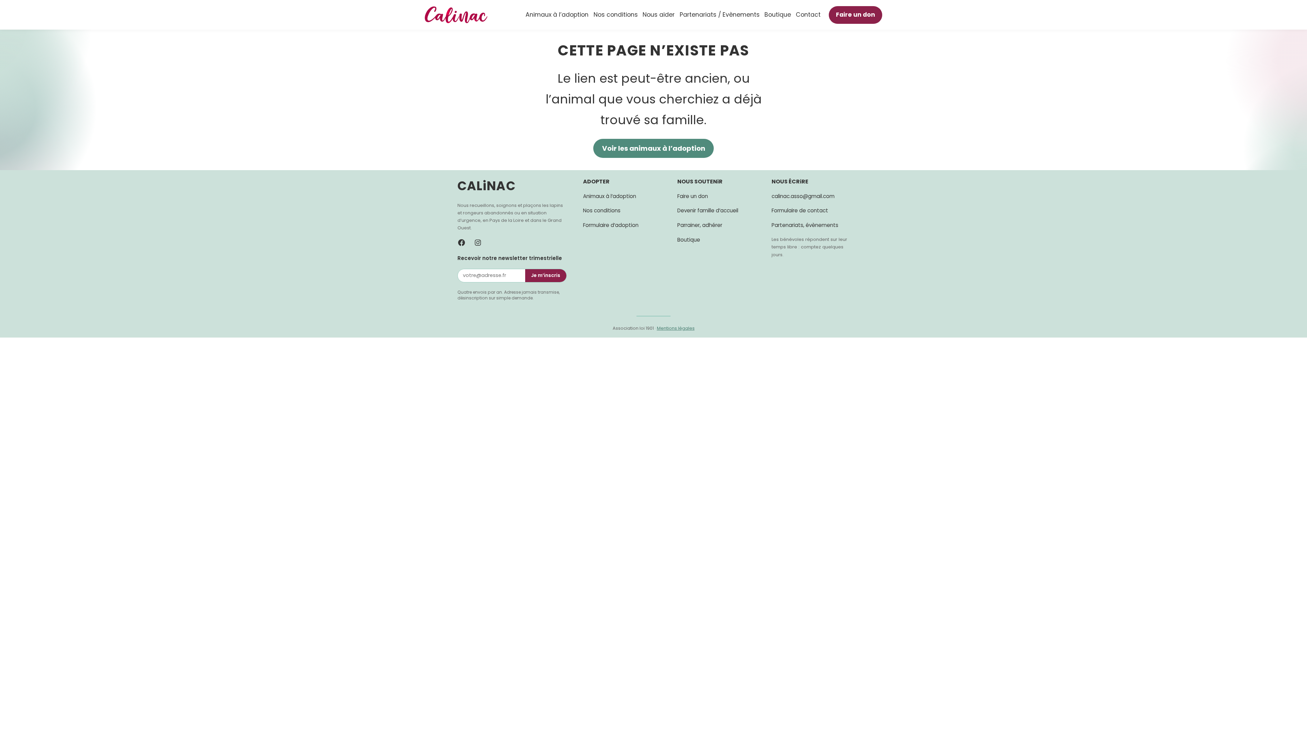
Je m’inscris (545, 275)
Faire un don (859, 14)
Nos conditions (601, 210)
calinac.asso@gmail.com (803, 196)
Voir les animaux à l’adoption (653, 148)
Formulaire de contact (800, 210)
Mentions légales (676, 328)
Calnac (486, 186)
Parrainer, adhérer (699, 225)
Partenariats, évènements (805, 225)
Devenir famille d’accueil (707, 210)
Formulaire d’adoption (611, 225)
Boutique (688, 239)
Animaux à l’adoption (609, 196)
